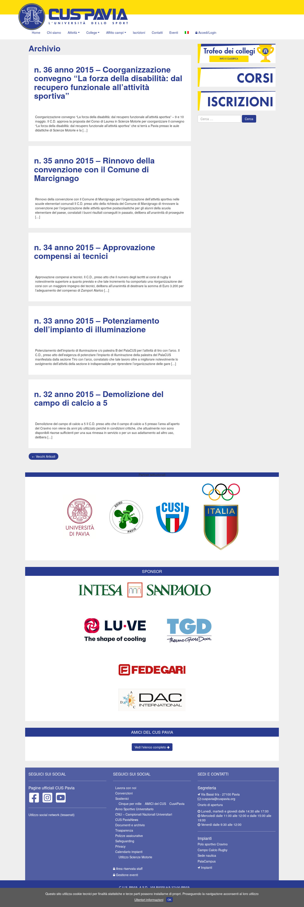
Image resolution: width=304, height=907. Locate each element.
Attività (72, 32)
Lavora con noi (125, 788)
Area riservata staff (128, 868)
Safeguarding (124, 841)
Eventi (173, 32)
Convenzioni (124, 793)
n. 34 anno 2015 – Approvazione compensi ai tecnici (94, 251)
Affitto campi (115, 32)
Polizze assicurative (129, 835)
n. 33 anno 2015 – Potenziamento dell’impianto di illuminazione (96, 324)
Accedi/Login (206, 32)
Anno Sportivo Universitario (134, 809)
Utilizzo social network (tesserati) (51, 814)
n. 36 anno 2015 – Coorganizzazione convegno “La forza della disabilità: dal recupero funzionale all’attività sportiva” (108, 82)
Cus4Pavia (176, 803)
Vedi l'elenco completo (151, 747)
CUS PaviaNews (126, 819)
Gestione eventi (126, 875)
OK (169, 899)
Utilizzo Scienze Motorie (135, 857)
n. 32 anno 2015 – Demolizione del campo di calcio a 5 (99, 398)
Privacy (120, 846)
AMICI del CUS (155, 803)
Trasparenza (124, 830)
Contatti (157, 32)
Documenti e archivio (130, 825)
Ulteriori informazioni (148, 899)
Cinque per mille (130, 803)
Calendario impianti (128, 851)
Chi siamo (54, 32)
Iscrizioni (139, 32)
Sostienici (122, 798)
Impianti (206, 867)
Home (36, 32)
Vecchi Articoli (43, 456)
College (91, 32)
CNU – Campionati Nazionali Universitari (143, 814)
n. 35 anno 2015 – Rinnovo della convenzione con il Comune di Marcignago (94, 168)
